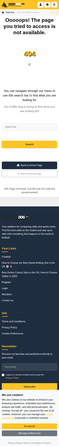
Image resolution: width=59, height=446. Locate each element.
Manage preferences (29, 433)
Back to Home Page (31, 165)
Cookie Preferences (12, 333)
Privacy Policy (9, 327)
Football (6, 256)
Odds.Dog (10, 12)
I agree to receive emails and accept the (24, 376)
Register (6, 282)
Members (7, 294)
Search (29, 144)
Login (5, 288)
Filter (53, 12)
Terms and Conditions (13, 321)
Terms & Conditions (32, 443)
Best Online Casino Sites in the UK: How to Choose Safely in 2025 (29, 274)
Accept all (29, 426)
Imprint (47, 443)
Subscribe (29, 386)
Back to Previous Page (31, 174)
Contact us (7, 300)
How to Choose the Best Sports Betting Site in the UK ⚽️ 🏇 (28, 265)
